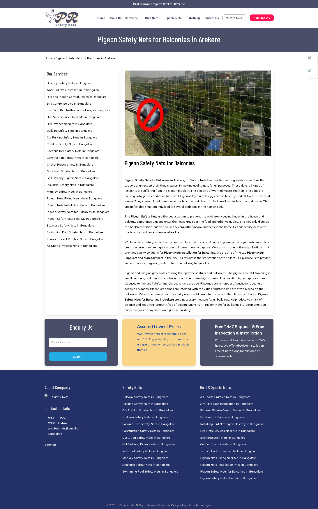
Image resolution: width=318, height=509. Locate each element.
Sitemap (50, 444)
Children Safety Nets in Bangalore (70, 144)
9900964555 (57, 418)
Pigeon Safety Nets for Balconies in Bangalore (78, 212)
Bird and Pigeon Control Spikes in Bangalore (77, 97)
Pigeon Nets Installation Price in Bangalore (76, 205)
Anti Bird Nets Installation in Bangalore (73, 90)
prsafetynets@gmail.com (64, 428)
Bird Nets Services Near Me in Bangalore (74, 117)
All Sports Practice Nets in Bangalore (72, 246)
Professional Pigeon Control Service (159, 4)
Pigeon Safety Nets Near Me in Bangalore (75, 218)
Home (49, 58)
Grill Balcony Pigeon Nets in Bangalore (73, 178)
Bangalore (54, 434)
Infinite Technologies (199, 505)
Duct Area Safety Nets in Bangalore (71, 171)
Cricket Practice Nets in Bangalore (70, 164)
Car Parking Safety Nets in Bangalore (72, 137)
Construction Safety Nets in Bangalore (73, 157)
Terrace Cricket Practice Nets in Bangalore (75, 239)
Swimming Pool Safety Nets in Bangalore (75, 232)
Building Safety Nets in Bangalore (69, 130)
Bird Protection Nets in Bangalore (69, 124)
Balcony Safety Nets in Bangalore (70, 83)
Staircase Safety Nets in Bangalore (70, 225)
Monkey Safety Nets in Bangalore (70, 191)
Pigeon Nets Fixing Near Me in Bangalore (75, 198)
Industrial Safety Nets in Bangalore (70, 185)
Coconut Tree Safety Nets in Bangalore (73, 151)
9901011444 (57, 423)
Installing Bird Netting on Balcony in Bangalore (78, 110)
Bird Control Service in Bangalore (69, 103)
